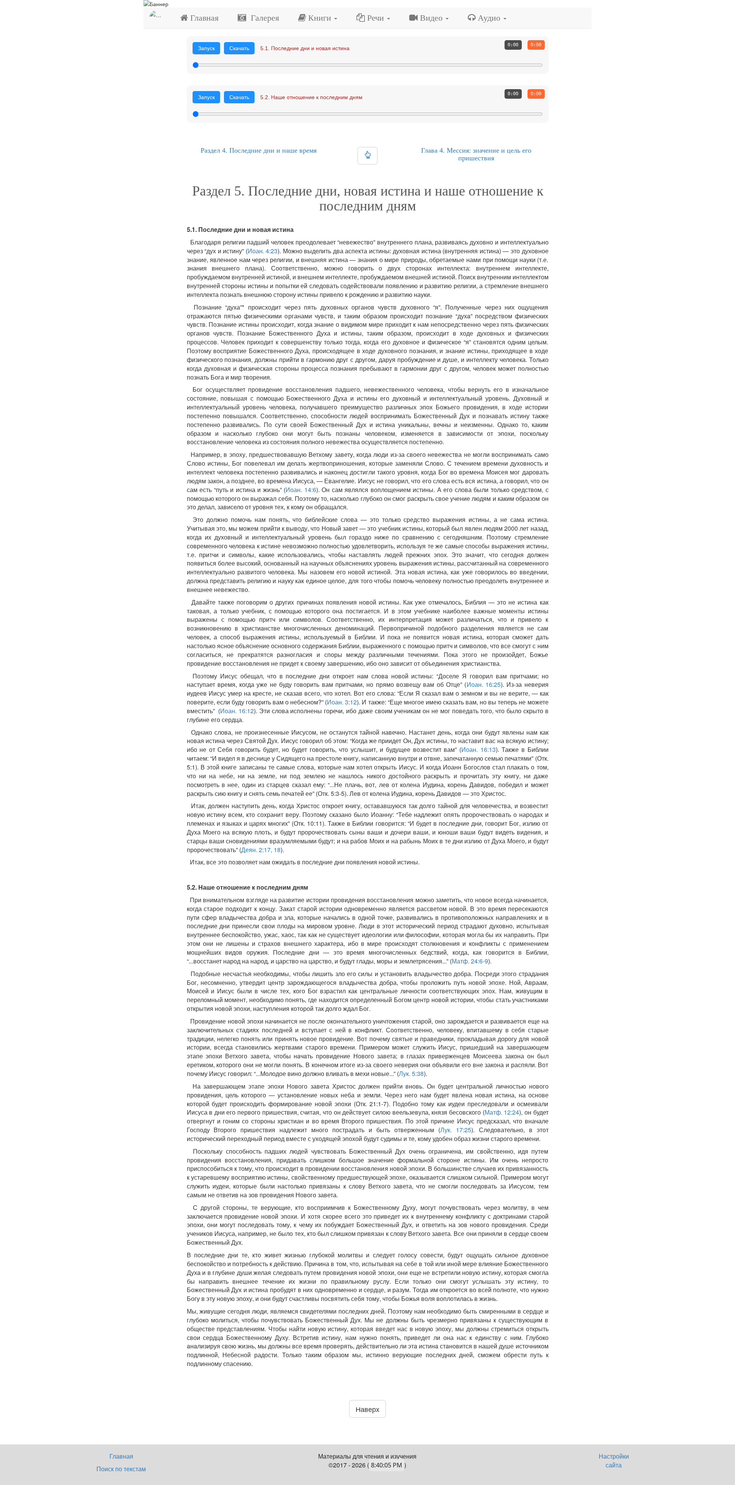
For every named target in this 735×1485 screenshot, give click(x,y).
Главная (203, 18)
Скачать (239, 48)
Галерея (262, 18)
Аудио (489, 18)
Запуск (206, 48)
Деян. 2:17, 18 (261, 849)
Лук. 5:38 (411, 1073)
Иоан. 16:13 (478, 749)
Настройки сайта (614, 1460)
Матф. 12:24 (502, 1112)
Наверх (367, 1409)
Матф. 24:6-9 (470, 961)
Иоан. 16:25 (484, 684)
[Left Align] (367, 156)
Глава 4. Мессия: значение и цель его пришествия (476, 154)
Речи (375, 18)
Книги (319, 18)
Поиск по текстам (121, 1468)
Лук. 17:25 (455, 1129)
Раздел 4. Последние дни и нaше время (259, 150)
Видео (431, 18)
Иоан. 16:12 (237, 710)
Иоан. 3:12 (342, 702)
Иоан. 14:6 (301, 489)
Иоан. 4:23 (263, 250)
